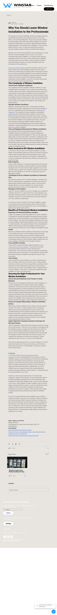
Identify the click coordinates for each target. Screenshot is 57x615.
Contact (14, 532)
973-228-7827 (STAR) (21, 532)
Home (4, 532)
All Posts (9, 15)
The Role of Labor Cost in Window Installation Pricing (16, 471)
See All (47, 454)
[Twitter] (11, 536)
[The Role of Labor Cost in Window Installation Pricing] (17, 462)
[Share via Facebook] (9, 444)
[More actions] (48, 23)
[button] (48, 5)
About (9, 532)
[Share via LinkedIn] (16, 444)
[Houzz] (8, 536)
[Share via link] (19, 444)
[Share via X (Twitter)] (12, 444)
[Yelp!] (4, 536)
